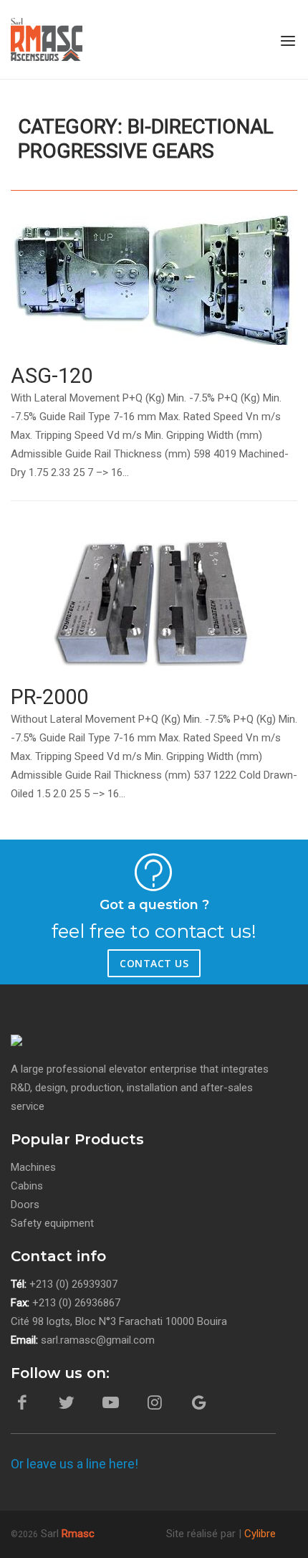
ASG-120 (51, 376)
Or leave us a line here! (74, 1463)
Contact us (154, 963)
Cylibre (260, 1533)
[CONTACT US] (68, 960)
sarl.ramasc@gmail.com (98, 1340)
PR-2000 (49, 697)
